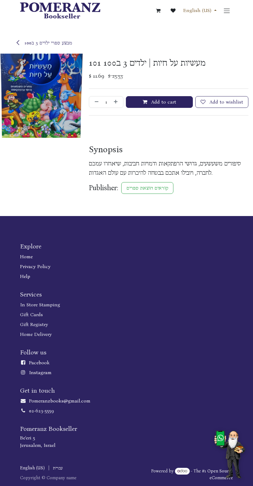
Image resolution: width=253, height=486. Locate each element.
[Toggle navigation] (227, 10)
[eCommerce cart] (158, 10)
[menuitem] (32, 468)
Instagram (40, 372)
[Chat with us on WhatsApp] (229, 454)
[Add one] (117, 102)
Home (26, 256)
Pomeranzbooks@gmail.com (59, 401)
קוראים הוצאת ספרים (147, 188)
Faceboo (38, 363)
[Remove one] (95, 102)
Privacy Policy (35, 266)
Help (25, 276)
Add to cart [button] (163, 102)
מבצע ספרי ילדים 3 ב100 (47, 43)
